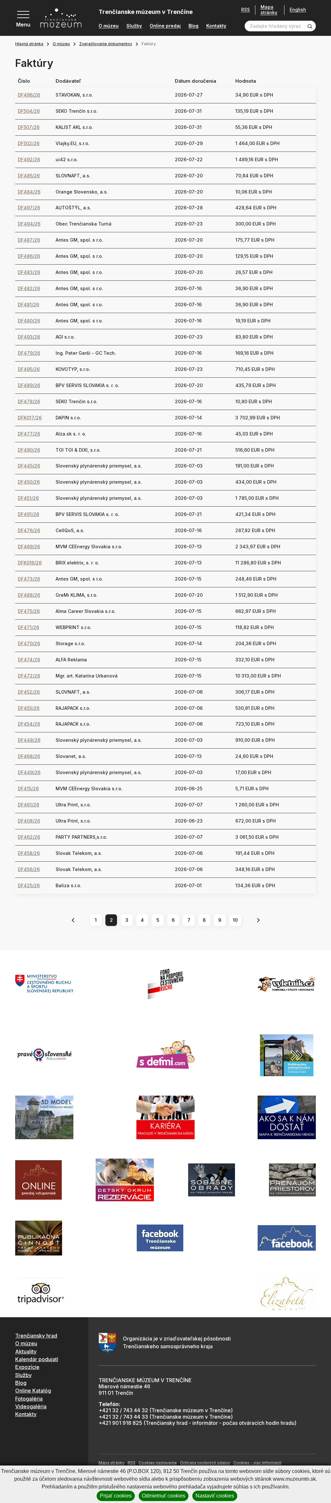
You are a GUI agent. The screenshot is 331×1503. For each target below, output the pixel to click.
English (298, 9)
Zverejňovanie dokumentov (105, 43)
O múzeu (109, 25)
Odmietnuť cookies (163, 1495)
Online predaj (165, 25)
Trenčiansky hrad (36, 1335)
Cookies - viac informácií (257, 1462)
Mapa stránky (269, 10)
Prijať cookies (116, 1495)
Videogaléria (31, 1406)
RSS (245, 9)
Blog (193, 25)
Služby (134, 25)
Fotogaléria (29, 1398)
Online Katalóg (33, 1390)
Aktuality (26, 1351)
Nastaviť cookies (215, 1495)
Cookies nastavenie (158, 1462)
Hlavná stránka (29, 43)
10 (235, 920)
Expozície (27, 1367)
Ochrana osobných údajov (205, 1462)
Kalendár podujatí (36, 1359)
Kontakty (216, 25)
